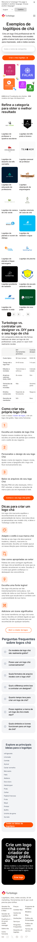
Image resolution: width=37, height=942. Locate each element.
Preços (15, 906)
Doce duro (7, 782)
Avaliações (17, 918)
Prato (6, 789)
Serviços (16, 921)
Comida (6, 760)
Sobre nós (5, 928)
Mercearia (7, 771)
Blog (26, 915)
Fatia (5, 775)
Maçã (6, 803)
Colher (6, 792)
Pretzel (6, 806)
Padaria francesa (10, 796)
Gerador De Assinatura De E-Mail (7, 908)
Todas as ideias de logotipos (14, 824)
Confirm (20, 9)
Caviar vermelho (9, 767)
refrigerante (8, 753)
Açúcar (6, 764)
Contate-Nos (17, 910)
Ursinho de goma (10, 813)
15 (28, 314)
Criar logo (18, 877)
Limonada (7, 757)
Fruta (6, 799)
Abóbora (7, 778)
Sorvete (6, 817)
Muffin (6, 810)
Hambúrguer (8, 785)
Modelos (28, 912)
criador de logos (19, 416)
